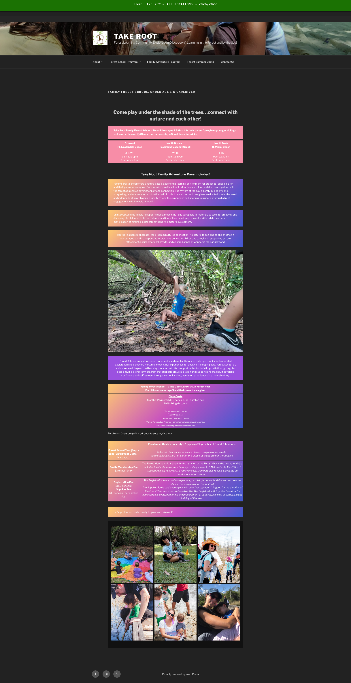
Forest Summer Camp (200, 61)
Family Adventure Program (163, 61)
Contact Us (227, 61)
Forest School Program (124, 61)
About (96, 61)
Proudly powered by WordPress (180, 674)
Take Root (135, 36)
